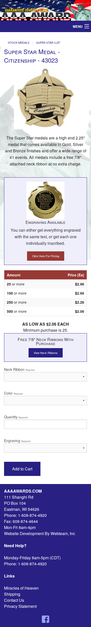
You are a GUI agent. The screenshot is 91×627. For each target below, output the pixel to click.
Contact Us (14, 600)
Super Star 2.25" (48, 42)
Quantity (16, 416)
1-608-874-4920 (32, 515)
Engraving (17, 440)
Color (13, 393)
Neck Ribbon (19, 369)
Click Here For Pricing (45, 256)
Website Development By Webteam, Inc (39, 533)
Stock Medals (18, 42)
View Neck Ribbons (46, 353)
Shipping (12, 594)
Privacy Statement (20, 606)
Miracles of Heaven (21, 588)
